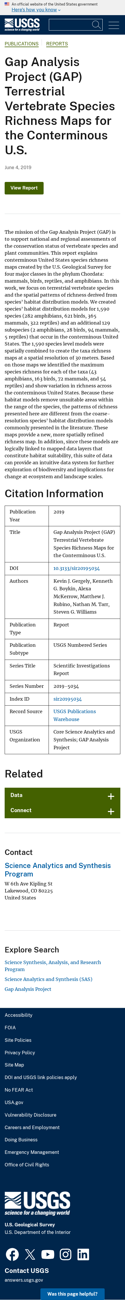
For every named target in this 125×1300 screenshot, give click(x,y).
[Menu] (113, 25)
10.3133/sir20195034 (76, 568)
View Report (24, 188)
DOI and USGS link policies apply (41, 1077)
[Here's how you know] (62, 7)
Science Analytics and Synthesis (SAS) (48, 979)
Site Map (14, 1065)
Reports (57, 44)
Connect (21, 810)
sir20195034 (67, 699)
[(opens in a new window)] (12, 1254)
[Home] (22, 30)
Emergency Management (32, 1152)
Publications (22, 44)
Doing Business (21, 1140)
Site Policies (18, 1040)
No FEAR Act (19, 1090)
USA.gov (14, 1102)
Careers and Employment (32, 1127)
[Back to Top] (103, 1278)
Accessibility (19, 1015)
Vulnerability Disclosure (30, 1115)
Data (16, 795)
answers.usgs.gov (24, 1280)
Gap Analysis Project (28, 989)
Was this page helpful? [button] (72, 1294)
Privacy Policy (20, 1052)
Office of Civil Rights (27, 1165)
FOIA (10, 1027)
